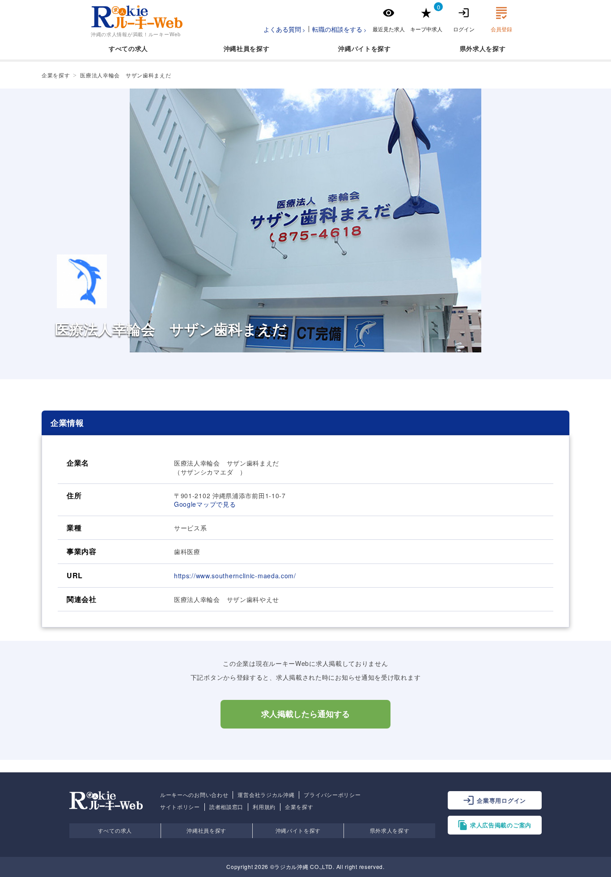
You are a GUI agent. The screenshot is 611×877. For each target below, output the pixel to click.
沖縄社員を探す (206, 830)
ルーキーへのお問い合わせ (194, 794)
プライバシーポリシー (332, 794)
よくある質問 (282, 29)
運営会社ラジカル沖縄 (266, 794)
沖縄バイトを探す (298, 830)
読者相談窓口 (226, 806)
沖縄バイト (354, 48)
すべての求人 (128, 48)
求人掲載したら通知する (305, 714)
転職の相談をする (337, 29)
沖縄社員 (237, 48)
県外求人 (473, 48)
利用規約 (264, 806)
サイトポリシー (180, 806)
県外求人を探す (390, 830)
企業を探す (299, 806)
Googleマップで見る (205, 504)
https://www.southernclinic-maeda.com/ (235, 575)
